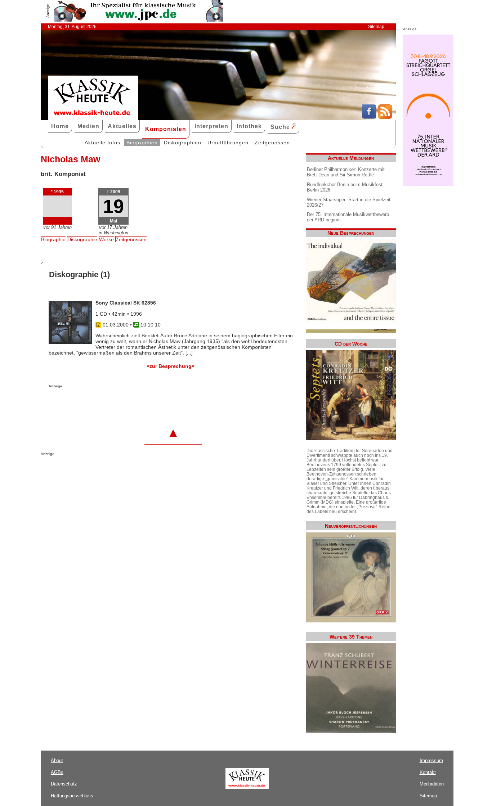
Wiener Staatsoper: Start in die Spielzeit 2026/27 (348, 202)
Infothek (249, 126)
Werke (106, 239)
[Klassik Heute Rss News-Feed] (385, 117)
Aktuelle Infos (102, 142)
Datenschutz (64, 784)
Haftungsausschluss (72, 795)
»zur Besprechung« (170, 366)
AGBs (57, 772)
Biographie (53, 239)
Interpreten (211, 126)
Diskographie (82, 239)
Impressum (431, 760)
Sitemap (376, 26)
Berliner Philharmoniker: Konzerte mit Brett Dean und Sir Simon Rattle (346, 172)
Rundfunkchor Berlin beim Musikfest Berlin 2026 (345, 187)
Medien (88, 126)
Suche (281, 127)
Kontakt (428, 772)
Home (60, 126)
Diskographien (182, 142)
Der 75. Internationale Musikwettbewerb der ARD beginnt (348, 217)
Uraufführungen (228, 142)
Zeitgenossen (272, 142)
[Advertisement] (133, 402)
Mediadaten (432, 784)
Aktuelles (122, 126)
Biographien (142, 142)
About (57, 760)
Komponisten (165, 129)
